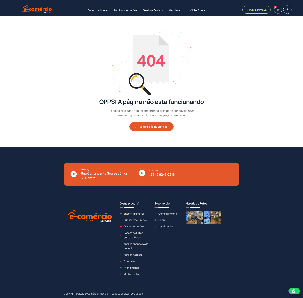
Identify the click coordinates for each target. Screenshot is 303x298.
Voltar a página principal (153, 126)
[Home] (37, 9)
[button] (294, 291)
